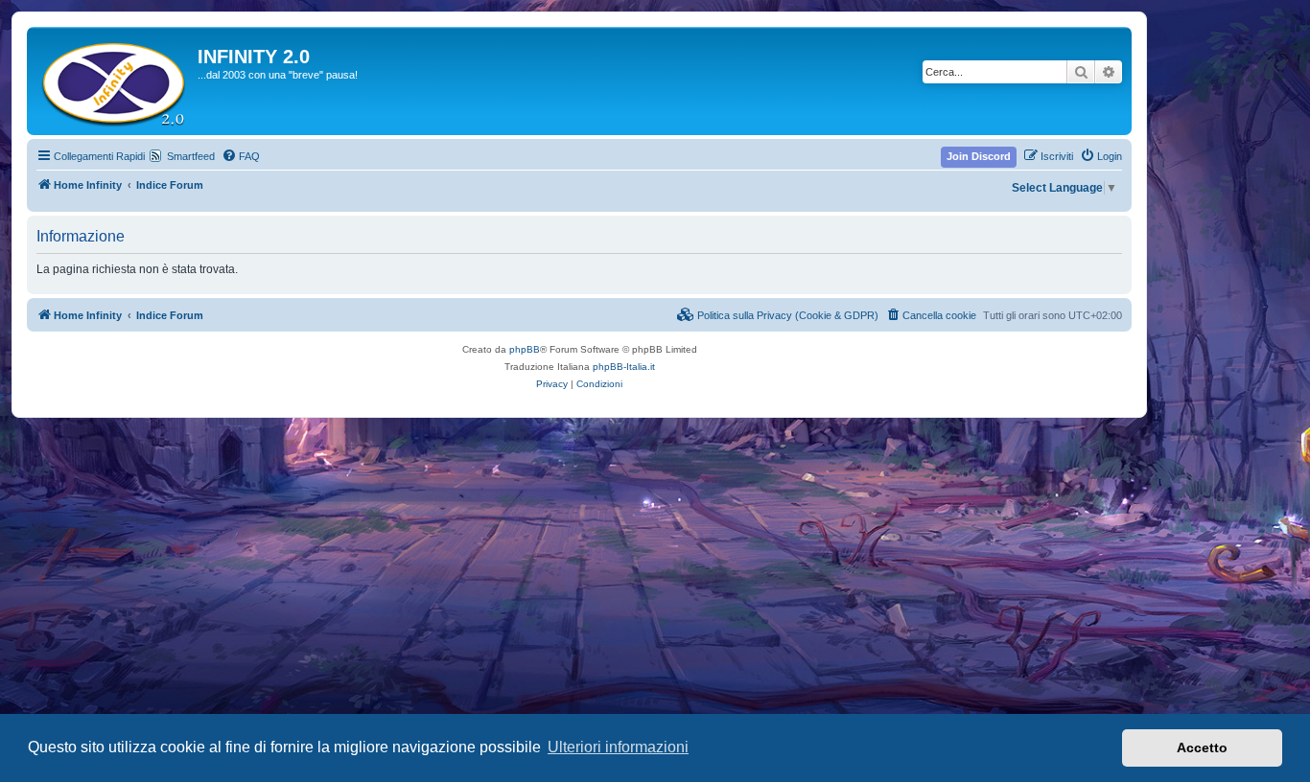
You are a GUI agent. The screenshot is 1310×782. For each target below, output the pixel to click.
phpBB (524, 349)
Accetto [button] (1202, 747)
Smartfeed (191, 156)
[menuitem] (241, 156)
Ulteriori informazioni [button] (618, 747)
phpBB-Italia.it (624, 366)
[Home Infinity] (115, 81)
